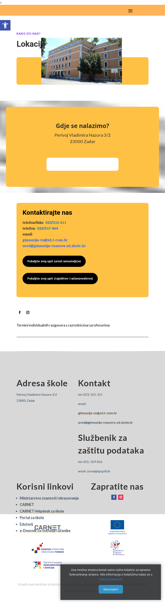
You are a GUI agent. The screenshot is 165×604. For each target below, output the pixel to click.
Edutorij (26, 524)
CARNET (27, 504)
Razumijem (110, 589)
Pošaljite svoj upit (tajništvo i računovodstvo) (60, 278)
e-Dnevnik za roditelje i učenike (45, 530)
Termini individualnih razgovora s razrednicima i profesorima (63, 325)
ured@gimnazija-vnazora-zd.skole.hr (54, 245)
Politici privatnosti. (111, 579)
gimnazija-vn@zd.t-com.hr (45, 240)
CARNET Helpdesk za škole (42, 511)
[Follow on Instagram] (28, 312)
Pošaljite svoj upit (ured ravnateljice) (54, 261)
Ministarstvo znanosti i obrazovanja (49, 498)
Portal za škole (32, 517)
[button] (5, 25)
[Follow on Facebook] (19, 312)
